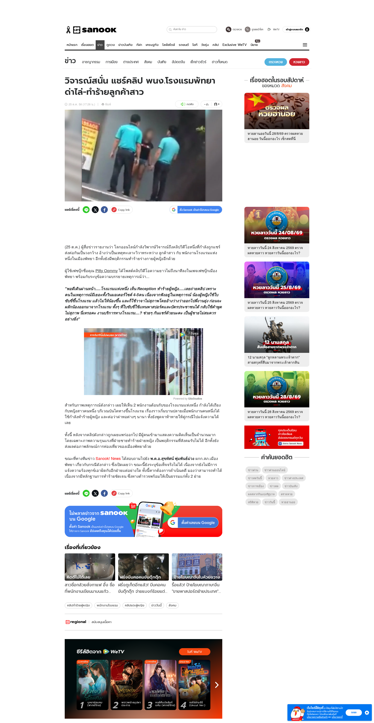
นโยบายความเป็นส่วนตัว (317, 717)
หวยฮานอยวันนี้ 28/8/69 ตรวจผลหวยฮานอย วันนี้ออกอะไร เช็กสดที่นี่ (275, 136)
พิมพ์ (108, 104)
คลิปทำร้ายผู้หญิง (78, 605)
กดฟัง (190, 104)
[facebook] (104, 209)
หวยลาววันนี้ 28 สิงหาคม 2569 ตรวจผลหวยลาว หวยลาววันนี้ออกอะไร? (275, 414)
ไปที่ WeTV (194, 652)
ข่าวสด (274, 486)
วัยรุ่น (205, 44)
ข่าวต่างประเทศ (293, 478)
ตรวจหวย (287, 494)
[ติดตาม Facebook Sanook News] (276, 437)
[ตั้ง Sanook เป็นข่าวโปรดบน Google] (143, 519)
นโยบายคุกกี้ (337, 717)
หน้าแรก (72, 44)
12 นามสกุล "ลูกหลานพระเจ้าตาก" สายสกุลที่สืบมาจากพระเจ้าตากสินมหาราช (274, 362)
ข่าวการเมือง (256, 486)
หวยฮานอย (288, 502)
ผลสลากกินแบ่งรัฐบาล (261, 494)
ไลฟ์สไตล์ (168, 44)
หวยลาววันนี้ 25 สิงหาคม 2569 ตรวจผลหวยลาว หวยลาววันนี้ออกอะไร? (275, 305)
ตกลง (353, 712)
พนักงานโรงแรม (107, 605)
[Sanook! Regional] (76, 622)
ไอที (194, 44)
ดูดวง (110, 44)
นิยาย (254, 44)
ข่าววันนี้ (156, 605)
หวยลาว (273, 478)
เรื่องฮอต (87, 44)
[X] (95, 209)
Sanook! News (108, 458)
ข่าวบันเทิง (125, 44)
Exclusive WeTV (234, 44)
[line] (86, 209)
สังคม (172, 605)
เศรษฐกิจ (152, 44)
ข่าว (100, 44)
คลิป (216, 44)
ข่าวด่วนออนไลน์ (274, 470)
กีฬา (139, 44)
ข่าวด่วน (253, 470)
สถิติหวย (253, 502)
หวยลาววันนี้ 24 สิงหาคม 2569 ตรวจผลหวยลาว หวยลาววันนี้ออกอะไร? (275, 250)
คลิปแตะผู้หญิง (134, 605)
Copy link (124, 210)
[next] (216, 685)
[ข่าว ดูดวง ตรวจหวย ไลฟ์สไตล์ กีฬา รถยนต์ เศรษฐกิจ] (91, 30)
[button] (170, 29)
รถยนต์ (184, 44)
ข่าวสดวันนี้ (255, 478)
